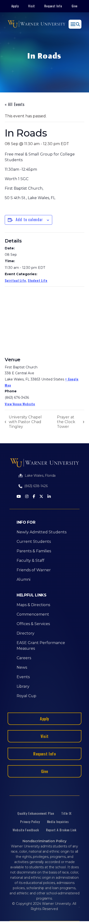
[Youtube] (19, 496)
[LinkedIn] (49, 496)
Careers (24, 658)
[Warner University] (36, 24)
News (22, 667)
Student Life (37, 280)
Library (23, 686)
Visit (31, 6)
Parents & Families (34, 551)
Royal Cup (26, 696)
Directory (25, 633)
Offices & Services (33, 624)
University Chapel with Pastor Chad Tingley (25, 422)
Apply (15, 6)
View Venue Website (20, 403)
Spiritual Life (15, 280)
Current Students (34, 541)
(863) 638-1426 (36, 486)
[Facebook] (34, 496)
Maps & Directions (33, 605)
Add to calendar (29, 219)
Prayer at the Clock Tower (66, 422)
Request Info (53, 6)
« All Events (15, 104)
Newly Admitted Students (41, 532)
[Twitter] (41, 496)
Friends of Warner (34, 570)
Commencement (33, 614)
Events (23, 677)
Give (75, 6)
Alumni (23, 579)
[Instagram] (26, 496)
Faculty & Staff (30, 560)
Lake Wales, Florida (40, 475)
